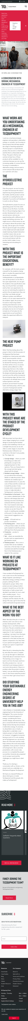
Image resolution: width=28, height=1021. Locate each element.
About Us (15, 971)
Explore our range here (15, 25)
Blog (2, 976)
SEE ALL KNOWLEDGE (11, 863)
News (2, 979)
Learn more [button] (5, 1014)
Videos (3, 981)
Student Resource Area (6, 985)
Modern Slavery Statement (17, 985)
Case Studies (4, 974)
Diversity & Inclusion (18, 981)
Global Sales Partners (6, 1)
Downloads (4, 971)
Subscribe (14, 947)
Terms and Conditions (19, 976)
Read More (9, 898)
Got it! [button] (14, 1018)
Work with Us (16, 974)
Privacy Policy (16, 979)
